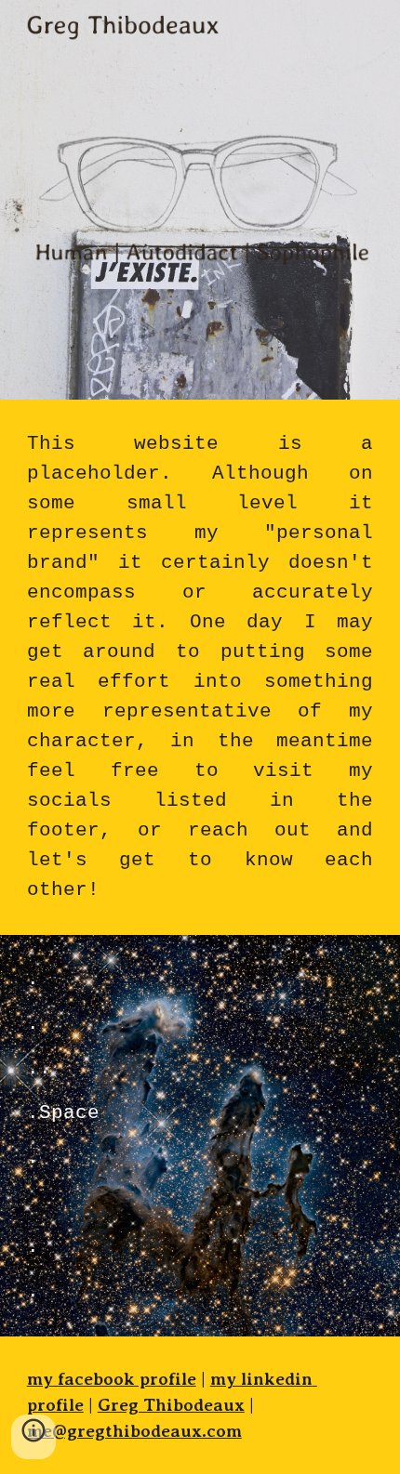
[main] (200, 667)
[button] (33, 1437)
